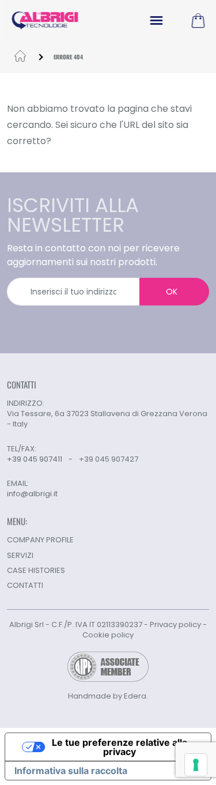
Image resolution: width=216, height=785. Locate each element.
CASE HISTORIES (36, 570)
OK (171, 291)
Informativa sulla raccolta (70, 770)
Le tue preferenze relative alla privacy (119, 747)
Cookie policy (108, 634)
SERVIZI (20, 555)
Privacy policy (175, 624)
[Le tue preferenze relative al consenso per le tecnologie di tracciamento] (196, 765)
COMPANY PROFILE (40, 539)
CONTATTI (25, 585)
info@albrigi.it (32, 494)
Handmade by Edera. (108, 695)
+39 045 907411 (34, 459)
